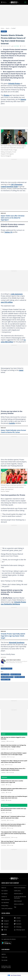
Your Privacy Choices (16, 975)
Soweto (23, 99)
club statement (17, 294)
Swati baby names (19, 676)
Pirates (6, 95)
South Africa (3, 756)
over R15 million (7, 302)
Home (2, 28)
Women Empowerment (5, 837)
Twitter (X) (8, 232)
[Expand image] (26, 130)
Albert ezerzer (5, 674)
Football (13, 28)
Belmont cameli (5, 679)
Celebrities (3, 741)
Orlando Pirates (14, 83)
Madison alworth (15, 674)
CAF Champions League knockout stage (11, 185)
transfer (12, 423)
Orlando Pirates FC (6, 668)
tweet (21, 370)
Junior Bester (16, 46)
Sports (7, 28)
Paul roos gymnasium (7, 676)
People (2, 764)
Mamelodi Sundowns (16, 642)
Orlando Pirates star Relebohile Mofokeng (13, 603)
